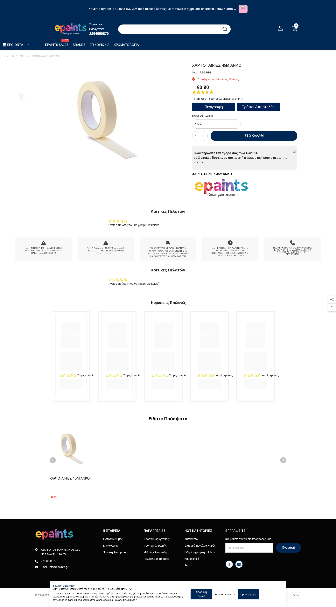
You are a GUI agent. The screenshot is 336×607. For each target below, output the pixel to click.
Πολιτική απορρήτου (64, 585)
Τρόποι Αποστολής (258, 107)
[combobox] (168, 29)
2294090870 (99, 34)
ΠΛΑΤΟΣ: (202, 115)
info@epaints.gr (58, 567)
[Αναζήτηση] (174, 29)
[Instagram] (239, 564)
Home (6, 56)
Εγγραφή (288, 547)
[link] (43, 249)
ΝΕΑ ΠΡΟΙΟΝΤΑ (21, 56)
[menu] (4, 45)
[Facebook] (229, 564)
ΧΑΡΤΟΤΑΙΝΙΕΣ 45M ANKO (70, 478)
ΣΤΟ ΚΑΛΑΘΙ (254, 135)
